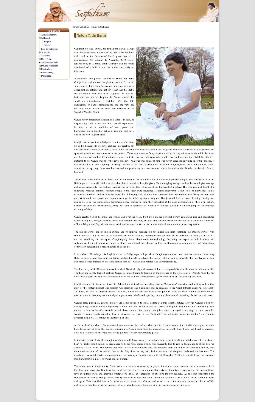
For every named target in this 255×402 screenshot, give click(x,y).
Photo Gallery (47, 72)
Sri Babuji (45, 38)
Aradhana (45, 56)
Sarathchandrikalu (49, 62)
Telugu (47, 45)
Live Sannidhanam (49, 49)
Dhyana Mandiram (49, 66)
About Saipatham (49, 35)
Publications (46, 69)
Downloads (46, 76)
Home (75, 27)
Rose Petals (46, 59)
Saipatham (84, 27)
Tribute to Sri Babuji (100, 27)
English (47, 42)
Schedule (45, 52)
